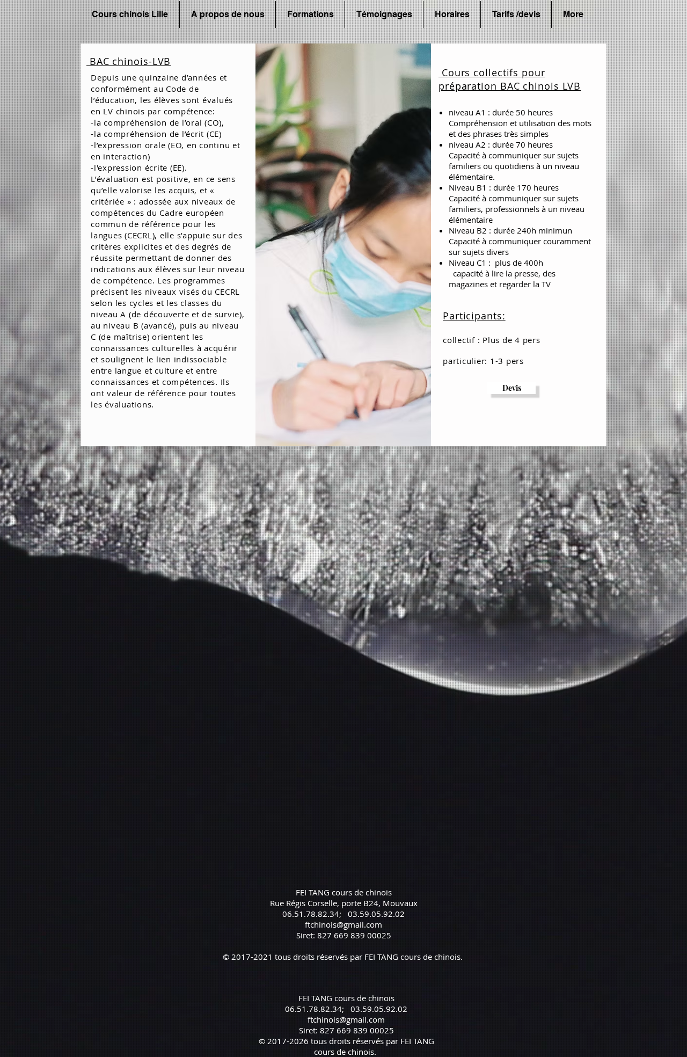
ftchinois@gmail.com (343, 924)
